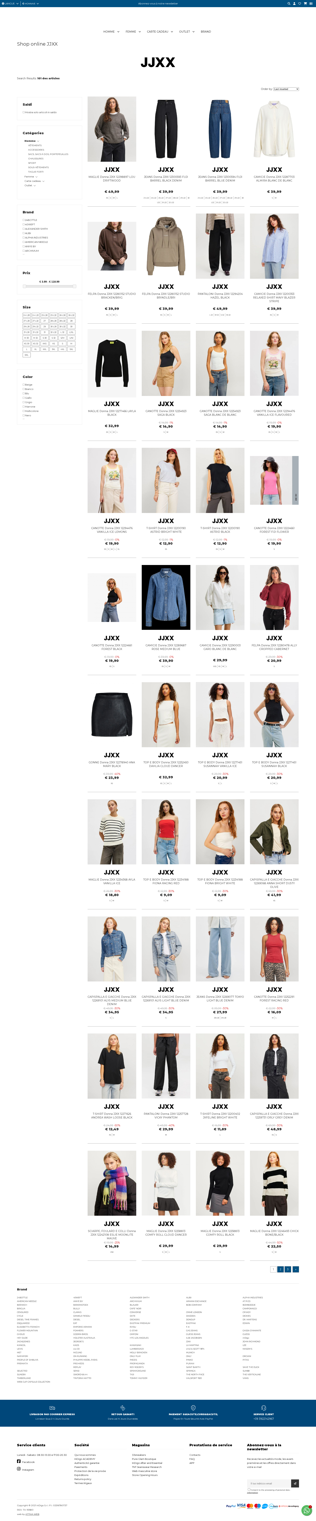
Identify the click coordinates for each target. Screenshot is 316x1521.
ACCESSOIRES (36, 149)
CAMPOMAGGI (250, 1308)
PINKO (189, 1360)
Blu (27, 393)
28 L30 (53, 321)
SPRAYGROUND (138, 1371)
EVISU (133, 1327)
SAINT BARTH (193, 1367)
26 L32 (71, 315)
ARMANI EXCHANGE (196, 1301)
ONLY (188, 1356)
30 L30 (53, 326)
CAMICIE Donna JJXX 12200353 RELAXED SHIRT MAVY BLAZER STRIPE (274, 297)
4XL (62, 349)
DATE (132, 1316)
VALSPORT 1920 (194, 1378)
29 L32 (36, 326)
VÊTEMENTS (35, 145)
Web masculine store (144, 1471)
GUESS (246, 1334)
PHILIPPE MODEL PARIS (85, 1360)
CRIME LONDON (194, 1312)
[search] (287, 3)
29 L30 (27, 326)
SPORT (32, 163)
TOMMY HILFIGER (138, 1378)
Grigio (28, 402)
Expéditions (81, 1475)
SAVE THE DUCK (251, 1367)
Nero (28, 415)
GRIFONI (134, 1334)
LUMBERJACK (137, 1349)
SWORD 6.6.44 (80, 1374)
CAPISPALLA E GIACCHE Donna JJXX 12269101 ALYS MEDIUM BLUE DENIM (112, 1000)
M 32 (35, 338)
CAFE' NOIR (135, 1308)
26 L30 (62, 315)
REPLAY (77, 1367)
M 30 (26, 338)
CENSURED (22, 1312)
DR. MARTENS (250, 1319)
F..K (188, 1327)
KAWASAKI (135, 1345)
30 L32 (62, 326)
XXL (44, 349)
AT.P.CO (246, 1301)
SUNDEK (21, 1374)
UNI (71, 338)
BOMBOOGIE (249, 1305)
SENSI (76, 1371)
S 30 (45, 338)
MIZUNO (77, 1352)
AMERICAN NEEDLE (36, 241)
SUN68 (246, 1371)
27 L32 (36, 321)
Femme (131, 31)
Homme (109, 31)
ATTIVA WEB (32, 1514)
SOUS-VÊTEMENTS (38, 167)
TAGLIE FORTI (36, 171)
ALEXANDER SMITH (36, 228)
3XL (53, 349)
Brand (206, 31)
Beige (28, 384)
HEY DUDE (22, 1338)
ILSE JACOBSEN (194, 1338)
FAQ (192, 1458)
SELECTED (22, 1371)
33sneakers (139, 1454)
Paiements (80, 1467)
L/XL (71, 332)
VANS (246, 1378)
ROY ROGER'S (137, 1367)
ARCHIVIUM (32, 250)
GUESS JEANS (193, 1334)
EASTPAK (191, 1323)
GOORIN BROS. (80, 1334)
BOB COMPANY (194, 1305)
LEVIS (20, 1349)
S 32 (54, 338)
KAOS (76, 1345)
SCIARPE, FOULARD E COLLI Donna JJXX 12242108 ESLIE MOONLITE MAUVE (112, 1234)
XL (35, 349)
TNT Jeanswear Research (147, 1467)
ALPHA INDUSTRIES (36, 237)
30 (71, 326)
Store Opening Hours (144, 1475)
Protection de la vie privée (90, 1471)
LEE (244, 1345)
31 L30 (26, 332)
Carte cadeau (157, 31)
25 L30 (45, 315)
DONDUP (190, 1319)
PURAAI (190, 1363)
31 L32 (35, 332)
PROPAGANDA (137, 1363)
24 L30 (26, 315)
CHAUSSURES (35, 158)
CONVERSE (135, 1312)
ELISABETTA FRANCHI (28, 1327)
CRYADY (247, 1312)
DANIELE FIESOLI (81, 1316)
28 (71, 321)
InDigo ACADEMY (84, 1458)
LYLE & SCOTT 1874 (195, 1349)
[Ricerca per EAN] (309, 3)
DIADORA (190, 1316)
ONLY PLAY (135, 1356)
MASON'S (247, 1349)
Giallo (28, 397)
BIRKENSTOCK (80, 1305)
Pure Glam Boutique (144, 1458)
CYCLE (20, 1316)
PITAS (246, 1360)
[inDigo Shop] (158, 25)
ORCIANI (247, 1356)
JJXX (188, 1341)
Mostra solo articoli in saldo (41, 112)
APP (191, 1462)
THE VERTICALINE (252, 1374)
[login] (293, 3)
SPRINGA (190, 1371)
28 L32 (62, 321)
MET (19, 1352)
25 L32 (53, 315)
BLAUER (134, 1305)
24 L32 (35, 315)
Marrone (30, 406)
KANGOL (21, 1345)
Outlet (184, 31)
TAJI (132, 1374)
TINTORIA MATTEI (82, 1378)
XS (53, 343)
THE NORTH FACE (195, 1374)
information (252, 1492)
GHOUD (21, 1334)
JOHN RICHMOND (251, 1341)
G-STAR (134, 1330)
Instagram (28, 1469)
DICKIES (247, 1316)
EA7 (75, 1323)
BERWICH (22, 1305)
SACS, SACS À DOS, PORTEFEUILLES (48, 154)
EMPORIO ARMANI (82, 1327)
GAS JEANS (192, 1330)
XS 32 (35, 343)
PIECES (133, 1360)
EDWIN (246, 1323)
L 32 (62, 332)
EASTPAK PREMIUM (140, 1323)
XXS (44, 343)
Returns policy (82, 1479)
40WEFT (30, 224)
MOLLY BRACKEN (138, 1352)
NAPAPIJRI (22, 1356)
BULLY (76, 1308)
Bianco (29, 389)
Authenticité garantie (86, 1462)
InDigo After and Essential (147, 1462)
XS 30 (26, 343)
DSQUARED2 (23, 1323)
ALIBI (28, 233)
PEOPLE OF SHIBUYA (27, 1360)
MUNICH (190, 1352)
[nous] (298, 3)
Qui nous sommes (85, 1454)
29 (45, 326)
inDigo (246, 1338)
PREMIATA (22, 1363)
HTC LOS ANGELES (139, 1338)
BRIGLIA (21, 1308)
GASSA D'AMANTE (252, 1330)
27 (45, 321)
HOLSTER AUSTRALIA (84, 1338)
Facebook (28, 1462)
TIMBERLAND (24, 1378)
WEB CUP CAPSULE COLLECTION (33, 1382)
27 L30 (27, 321)
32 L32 (53, 332)
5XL (71, 349)
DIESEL (76, 1319)
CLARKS (77, 1312)
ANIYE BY (30, 246)
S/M (62, 338)
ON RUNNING (80, 1356)
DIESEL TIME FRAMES (28, 1319)
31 (45, 332)
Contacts (194, 1454)
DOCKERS (135, 1319)
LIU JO (76, 1349)
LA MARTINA (192, 1345)
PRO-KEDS (78, 1363)
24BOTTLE (31, 219)
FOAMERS (78, 1330)
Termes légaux (83, 1483)
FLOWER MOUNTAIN (27, 1330)
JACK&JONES (23, 1341)
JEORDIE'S (78, 1341)
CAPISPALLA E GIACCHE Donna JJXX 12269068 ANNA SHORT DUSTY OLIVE (274, 883)
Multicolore (32, 411)
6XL (26, 355)
